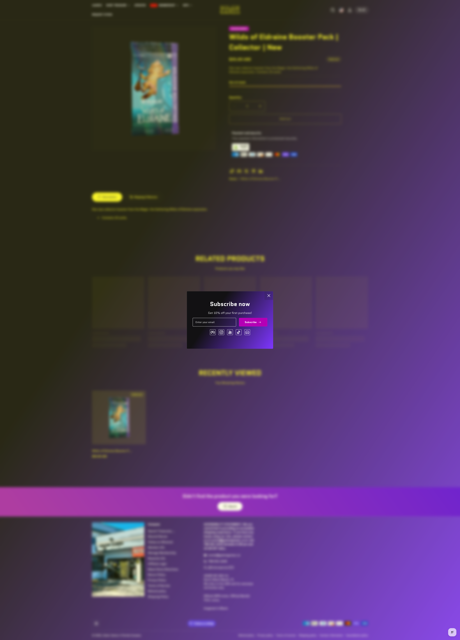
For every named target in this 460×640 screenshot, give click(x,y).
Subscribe (251, 322)
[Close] (268, 295)
